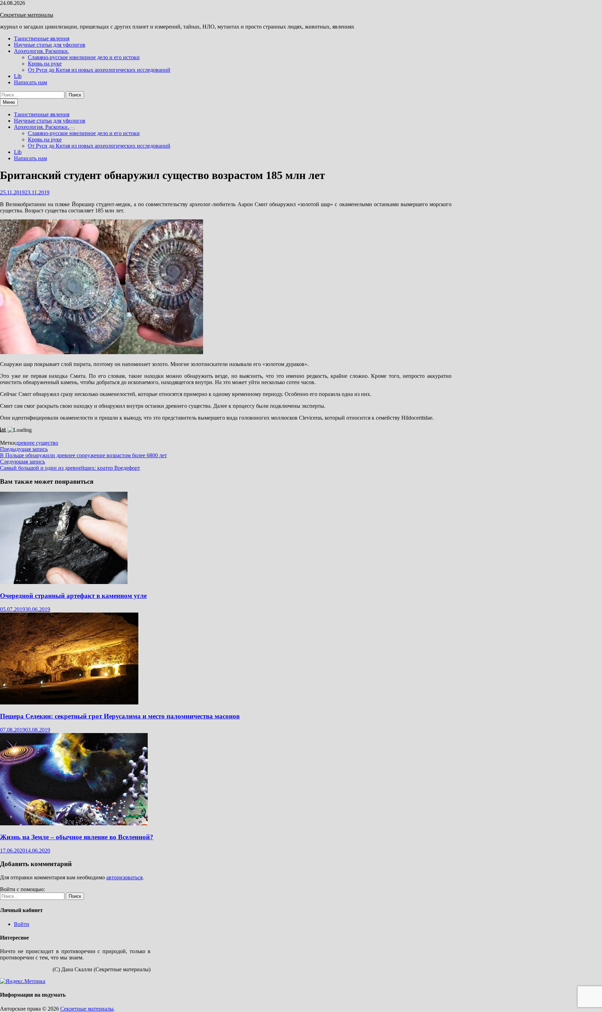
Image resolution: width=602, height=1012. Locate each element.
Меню (9, 102)
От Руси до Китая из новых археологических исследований (99, 70)
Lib (18, 76)
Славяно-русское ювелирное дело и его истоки (84, 57)
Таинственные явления (41, 38)
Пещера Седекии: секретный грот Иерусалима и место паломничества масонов (120, 716)
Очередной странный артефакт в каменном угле (73, 595)
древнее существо (37, 443)
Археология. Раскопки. (41, 51)
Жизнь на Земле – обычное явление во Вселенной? (76, 837)
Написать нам (30, 82)
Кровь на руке (45, 64)
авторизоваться (124, 877)
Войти (21, 924)
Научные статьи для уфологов (49, 45)
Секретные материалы (26, 15)
